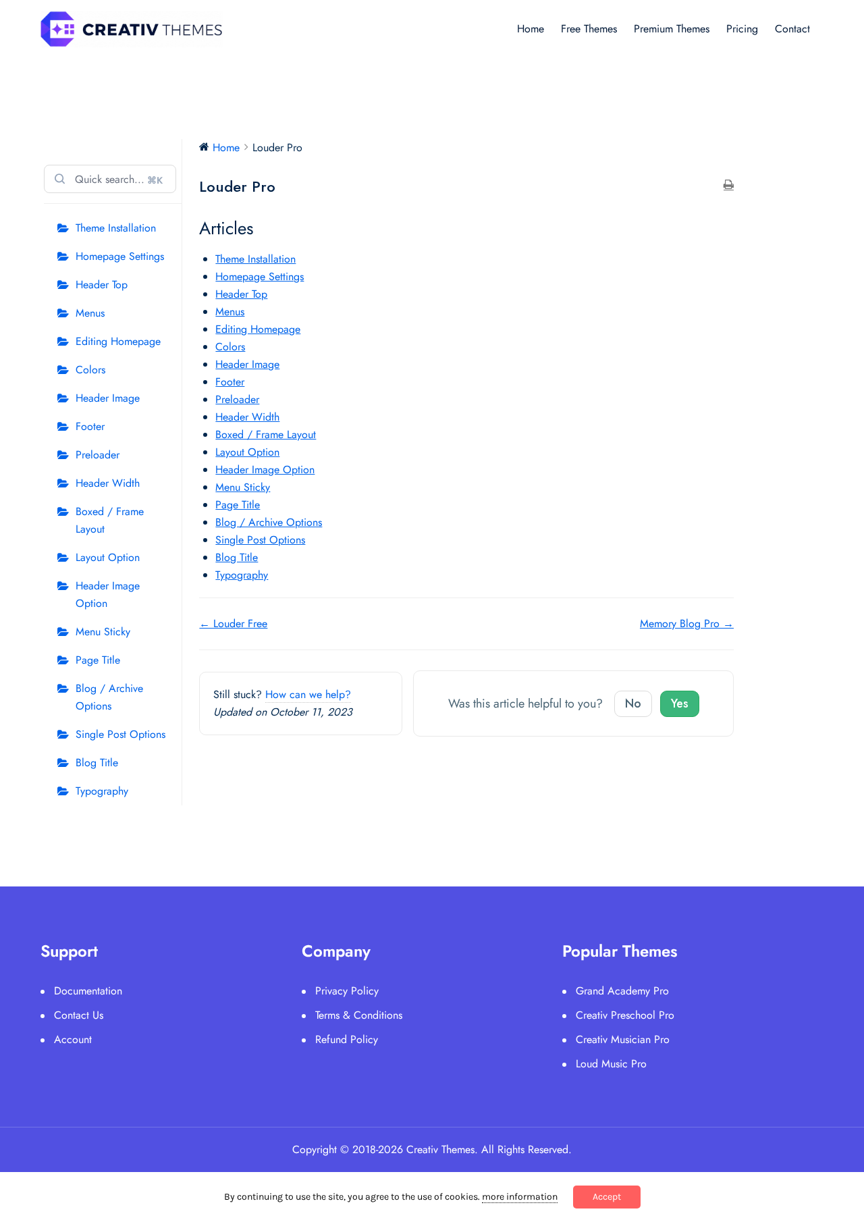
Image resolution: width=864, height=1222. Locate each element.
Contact (792, 28)
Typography (102, 791)
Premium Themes (671, 28)
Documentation (88, 991)
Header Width (108, 483)
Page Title (98, 660)
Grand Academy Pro (622, 991)
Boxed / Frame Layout (110, 520)
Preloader (97, 454)
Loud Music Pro (611, 1063)
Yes (679, 703)
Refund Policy (346, 1039)
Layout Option (108, 557)
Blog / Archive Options (109, 697)
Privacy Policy (347, 991)
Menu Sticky (103, 631)
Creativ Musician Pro (623, 1039)
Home (530, 28)
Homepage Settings (120, 256)
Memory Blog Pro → (687, 623)
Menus (90, 313)
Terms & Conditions (358, 1015)
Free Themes (589, 28)
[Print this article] (729, 185)
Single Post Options (120, 734)
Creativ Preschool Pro (625, 1015)
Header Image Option (108, 594)
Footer (90, 426)
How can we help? (308, 694)
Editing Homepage (118, 341)
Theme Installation (116, 228)
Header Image (108, 398)
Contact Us (78, 1015)
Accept (607, 1196)
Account (73, 1039)
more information (520, 1196)
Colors (90, 369)
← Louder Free (233, 623)
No (633, 703)
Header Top (102, 284)
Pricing (742, 28)
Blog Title (97, 762)
